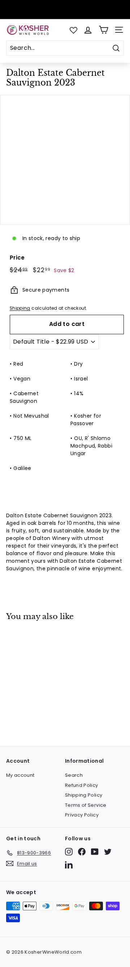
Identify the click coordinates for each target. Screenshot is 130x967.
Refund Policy (81, 785)
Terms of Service (86, 805)
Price (17, 257)
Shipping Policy (83, 795)
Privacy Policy (82, 814)
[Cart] (103, 29)
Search (74, 775)
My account (20, 775)
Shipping (20, 308)
